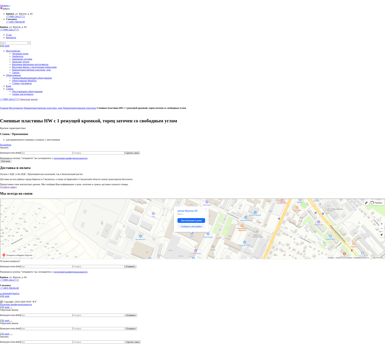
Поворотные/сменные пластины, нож (31, 70)
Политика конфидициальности (16, 304)
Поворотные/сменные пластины (79, 108)
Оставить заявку (8, 187)
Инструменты (13, 51)
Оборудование (13, 75)
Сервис (10, 88)
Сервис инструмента (22, 94)
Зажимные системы (22, 59)
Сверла (15, 72)
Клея (8, 86)
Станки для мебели (22, 83)
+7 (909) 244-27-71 (15, 16)
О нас (9, 35)
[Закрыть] (11, 321)
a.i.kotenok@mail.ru (9, 293)
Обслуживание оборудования (27, 91)
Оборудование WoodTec (24, 80)
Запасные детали (20, 61)
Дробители (17, 56)
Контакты (11, 37)
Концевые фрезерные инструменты (30, 64)
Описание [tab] (5, 161)
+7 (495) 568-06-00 (15, 22)
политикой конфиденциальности (71, 158)
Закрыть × (5, 5)
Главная (4, 108)
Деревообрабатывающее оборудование (32, 78)
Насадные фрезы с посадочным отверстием (34, 67)
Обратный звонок (28, 99)
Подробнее (5, 145)
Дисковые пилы (20, 53)
